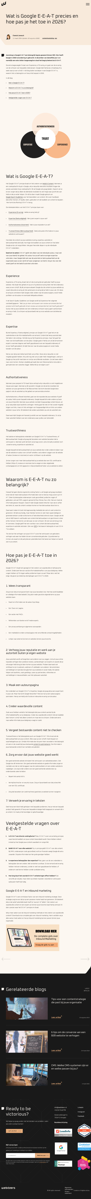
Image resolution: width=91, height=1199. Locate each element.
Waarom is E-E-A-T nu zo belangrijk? (21, 88)
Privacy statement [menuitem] (68, 1192)
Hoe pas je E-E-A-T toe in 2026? (19, 93)
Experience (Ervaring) (16, 212)
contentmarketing (48, 38)
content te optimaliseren (41, 744)
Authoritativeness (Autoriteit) (19, 225)
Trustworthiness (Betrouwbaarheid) (21, 231)
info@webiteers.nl (60, 1107)
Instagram (81, 1112)
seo (56, 38)
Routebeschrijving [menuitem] (60, 1122)
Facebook (81, 1116)
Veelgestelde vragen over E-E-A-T (20, 98)
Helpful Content (48, 183)
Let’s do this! (13, 1131)
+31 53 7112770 (60, 1110)
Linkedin (80, 1107)
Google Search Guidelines (14, 197)
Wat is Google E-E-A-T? (16, 83)
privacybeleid (42, 1162)
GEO (35, 526)
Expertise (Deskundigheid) (17, 218)
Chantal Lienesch (18, 35)
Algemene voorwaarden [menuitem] (69, 1188)
